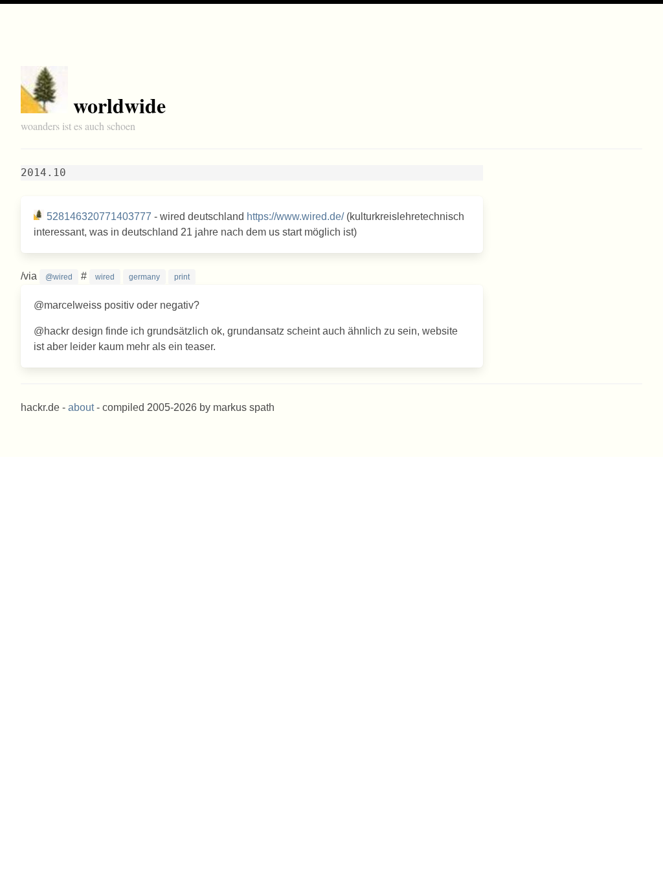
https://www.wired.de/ (295, 216)
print (182, 277)
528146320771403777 (99, 216)
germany (144, 277)
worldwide (119, 105)
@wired (59, 277)
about (81, 407)
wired (105, 277)
